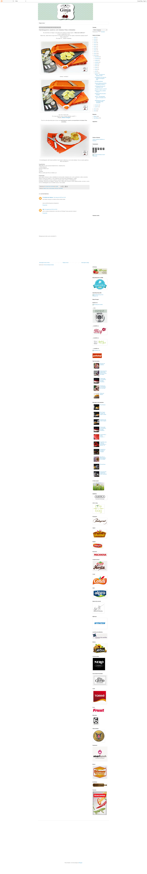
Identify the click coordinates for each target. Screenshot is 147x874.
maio (96, 69)
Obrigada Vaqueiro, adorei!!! (101, 88)
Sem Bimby (60, 188)
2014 (95, 109)
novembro (97, 58)
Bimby (95, 116)
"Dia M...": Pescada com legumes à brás (100, 75)
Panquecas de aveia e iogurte (103, 420)
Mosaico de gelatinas (102, 364)
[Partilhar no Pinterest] (67, 186)
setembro (97, 62)
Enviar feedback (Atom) (49, 264)
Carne (47, 188)
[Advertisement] (64, 249)
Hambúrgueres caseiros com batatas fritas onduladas (100, 101)
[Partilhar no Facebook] (65, 186)
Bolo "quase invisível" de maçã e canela (103, 413)
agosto (96, 64)
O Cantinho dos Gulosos (48, 197)
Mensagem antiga (85, 262)
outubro (96, 60)
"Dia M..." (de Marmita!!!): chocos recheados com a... (100, 97)
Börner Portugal (66, 117)
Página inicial (42, 23)
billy (43, 209)
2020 (95, 46)
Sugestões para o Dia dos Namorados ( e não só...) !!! (103, 444)
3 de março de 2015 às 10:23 (60, 197)
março (96, 72)
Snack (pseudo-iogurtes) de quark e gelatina (103, 473)
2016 (95, 53)
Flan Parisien (103, 404)
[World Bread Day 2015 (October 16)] (100, 296)
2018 (95, 49)
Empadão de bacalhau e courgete (102, 450)
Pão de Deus (102, 464)
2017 (95, 51)
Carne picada (51, 188)
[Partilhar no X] (64, 186)
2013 (95, 110)
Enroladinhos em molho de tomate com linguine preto (100, 78)
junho (96, 67)
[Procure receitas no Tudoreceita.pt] (98, 304)
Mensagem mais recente (44, 262)
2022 (95, 42)
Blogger (80, 862)
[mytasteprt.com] (96, 350)
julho (96, 65)
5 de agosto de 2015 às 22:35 (51, 209)
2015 (95, 55)
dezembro (97, 56)
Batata (44, 188)
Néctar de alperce (102, 394)
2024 (95, 39)
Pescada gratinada (99, 81)
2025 (95, 37)
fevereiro (97, 105)
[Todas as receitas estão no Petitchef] (97, 357)
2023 (95, 40)
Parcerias (56, 188)
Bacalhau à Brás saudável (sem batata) (103, 458)
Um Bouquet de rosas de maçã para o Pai (100, 87)
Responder (45, 205)
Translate (103, 31)
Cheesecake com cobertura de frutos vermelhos (103, 380)
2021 (95, 44)
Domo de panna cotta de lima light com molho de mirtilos (103, 373)
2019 (95, 48)
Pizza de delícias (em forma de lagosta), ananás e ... (100, 84)
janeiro (96, 106)
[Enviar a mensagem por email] (61, 186)
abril (96, 71)
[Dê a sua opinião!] (62, 186)
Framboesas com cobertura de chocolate (103, 387)
